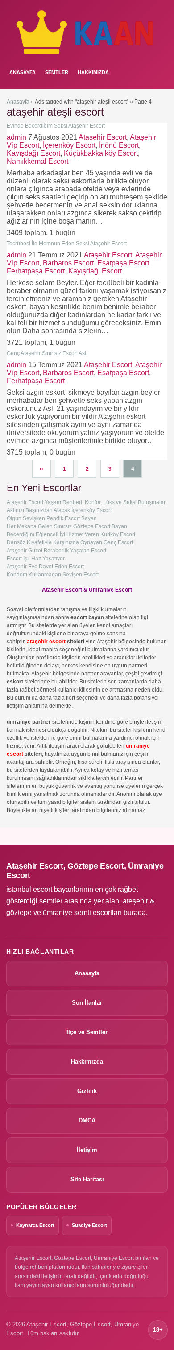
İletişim (87, 1150)
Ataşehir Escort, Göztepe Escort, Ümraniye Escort (84, 870)
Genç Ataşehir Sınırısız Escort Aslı (47, 353)
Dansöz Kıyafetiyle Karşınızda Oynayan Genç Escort (70, 542)
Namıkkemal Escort (37, 161)
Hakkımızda (93, 72)
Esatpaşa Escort (123, 263)
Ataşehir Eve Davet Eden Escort (45, 566)
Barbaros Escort (68, 263)
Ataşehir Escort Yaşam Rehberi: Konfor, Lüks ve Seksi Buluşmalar (86, 502)
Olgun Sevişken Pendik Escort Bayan (52, 518)
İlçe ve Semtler (87, 1032)
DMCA (87, 1120)
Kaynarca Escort (35, 1225)
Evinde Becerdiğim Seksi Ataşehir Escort (56, 126)
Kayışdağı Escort (33, 153)
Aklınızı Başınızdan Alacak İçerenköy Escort (59, 510)
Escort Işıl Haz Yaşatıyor (36, 558)
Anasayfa (18, 102)
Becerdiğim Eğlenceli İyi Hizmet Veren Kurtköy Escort (71, 534)
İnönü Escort (119, 145)
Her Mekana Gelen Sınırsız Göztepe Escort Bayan (67, 526)
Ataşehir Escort (103, 137)
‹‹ (41, 469)
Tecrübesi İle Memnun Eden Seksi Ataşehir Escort (67, 243)
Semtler (56, 72)
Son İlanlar (87, 1002)
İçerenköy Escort (69, 145)
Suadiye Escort (89, 1225)
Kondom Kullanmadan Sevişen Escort (53, 574)
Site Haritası (87, 1179)
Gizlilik (87, 1091)
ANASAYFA (22, 72)
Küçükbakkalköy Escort (101, 153)
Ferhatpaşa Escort (36, 271)
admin (16, 137)
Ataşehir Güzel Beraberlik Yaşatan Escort (56, 550)
